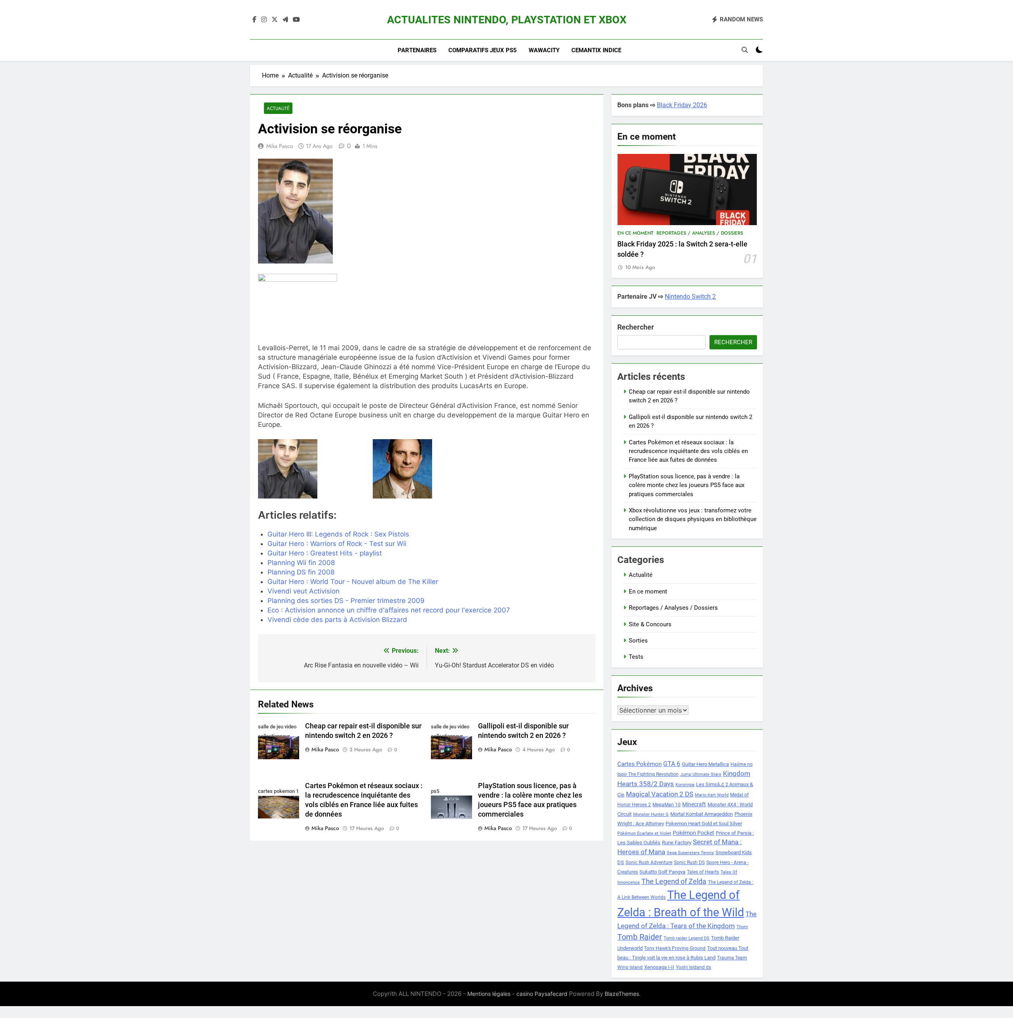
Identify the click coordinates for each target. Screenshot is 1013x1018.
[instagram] (264, 20)
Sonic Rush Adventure (649, 862)
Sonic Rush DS (689, 862)
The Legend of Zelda (673, 881)
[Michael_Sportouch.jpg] (312, 469)
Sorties (638, 640)
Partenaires (417, 50)
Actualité (278, 108)
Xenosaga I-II (659, 967)
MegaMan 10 (667, 805)
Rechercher (635, 327)
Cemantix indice (596, 50)
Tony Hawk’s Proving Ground (675, 948)
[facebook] (254, 20)
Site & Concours (650, 624)
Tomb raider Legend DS (686, 938)
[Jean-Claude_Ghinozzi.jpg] (427, 469)
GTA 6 (671, 764)
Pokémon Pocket (693, 833)
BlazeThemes (622, 993)
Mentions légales (488, 993)
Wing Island (630, 967)
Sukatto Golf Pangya (662, 872)
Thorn (742, 926)
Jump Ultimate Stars (700, 774)
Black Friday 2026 (682, 105)
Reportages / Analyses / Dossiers (699, 233)
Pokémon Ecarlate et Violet (644, 833)
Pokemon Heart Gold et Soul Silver (704, 824)
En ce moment (635, 233)
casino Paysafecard (541, 993)
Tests (636, 656)
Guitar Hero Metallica (705, 764)
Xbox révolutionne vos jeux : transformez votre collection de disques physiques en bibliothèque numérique (693, 519)
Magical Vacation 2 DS (659, 794)
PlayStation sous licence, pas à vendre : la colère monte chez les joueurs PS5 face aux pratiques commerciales (686, 485)
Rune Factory (676, 842)
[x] (274, 20)
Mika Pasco (279, 146)
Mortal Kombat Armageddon (701, 814)
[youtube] (296, 20)
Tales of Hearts (703, 872)
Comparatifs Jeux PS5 (482, 50)
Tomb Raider (639, 937)
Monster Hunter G (651, 814)
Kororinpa (684, 784)
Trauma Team (732, 958)
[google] (285, 20)
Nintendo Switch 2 (690, 296)
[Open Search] (745, 50)
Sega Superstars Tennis (690, 852)
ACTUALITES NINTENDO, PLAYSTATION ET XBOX (506, 19)
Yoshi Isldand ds (693, 967)
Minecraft (694, 804)
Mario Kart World (711, 795)
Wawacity (544, 50)
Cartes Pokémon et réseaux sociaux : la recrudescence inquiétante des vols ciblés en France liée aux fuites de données (688, 451)
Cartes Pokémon (639, 764)
